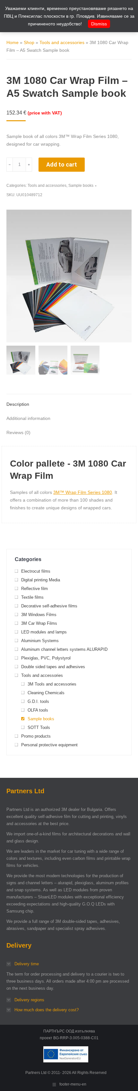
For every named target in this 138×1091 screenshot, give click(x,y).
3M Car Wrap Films (39, 623)
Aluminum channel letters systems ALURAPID (64, 649)
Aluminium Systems (40, 640)
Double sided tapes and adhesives (53, 666)
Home (12, 42)
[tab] (69, 401)
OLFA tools (38, 710)
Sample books (80, 185)
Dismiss (99, 23)
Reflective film (34, 588)
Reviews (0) (18, 432)
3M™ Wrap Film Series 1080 (82, 492)
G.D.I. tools (38, 701)
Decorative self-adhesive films (49, 606)
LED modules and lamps (44, 632)
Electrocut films (35, 571)
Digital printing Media (40, 579)
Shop (29, 42)
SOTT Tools (39, 727)
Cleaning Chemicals (46, 692)
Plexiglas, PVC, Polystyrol (46, 658)
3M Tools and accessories (52, 684)
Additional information (28, 418)
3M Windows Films (38, 614)
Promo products (36, 736)
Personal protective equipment (49, 744)
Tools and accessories (61, 42)
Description (17, 404)
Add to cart (61, 164)
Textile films (32, 597)
